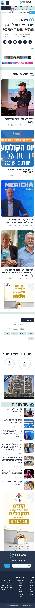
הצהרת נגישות (6, 583)
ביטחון (31, 7)
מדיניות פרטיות (6, 581)
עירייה (26, 9)
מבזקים (32, 12)
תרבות (31, 585)
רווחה (20, 585)
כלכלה (16, 7)
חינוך (31, 9)
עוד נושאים (7, 8)
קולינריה (20, 592)
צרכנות (20, 589)
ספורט (31, 587)
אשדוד (30, 334)
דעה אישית (20, 587)
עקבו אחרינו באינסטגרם (6, 587)
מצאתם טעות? (27, 320)
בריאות (26, 7)
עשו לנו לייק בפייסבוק (6, 589)
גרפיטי (22, 334)
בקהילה (31, 583)
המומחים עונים (20, 581)
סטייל (7, 334)
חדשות (31, 581)
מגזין (31, 589)
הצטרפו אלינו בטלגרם (6, 585)
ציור (31, 338)
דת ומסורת (15, 9)
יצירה (14, 334)
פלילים (21, 7)
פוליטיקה (21, 9)
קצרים (20, 596)
